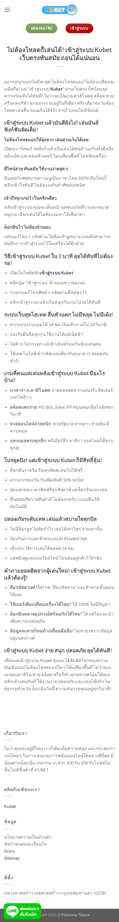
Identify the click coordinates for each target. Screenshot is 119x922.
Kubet (56, 88)
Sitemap (12, 858)
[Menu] (7, 9)
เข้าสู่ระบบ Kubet (56, 272)
